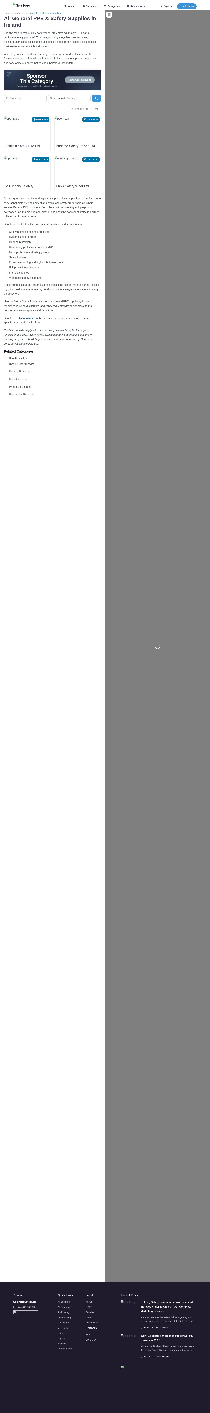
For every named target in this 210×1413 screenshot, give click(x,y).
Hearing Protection (20, 371)
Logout (61, 1338)
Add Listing (63, 1312)
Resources (136, 6)
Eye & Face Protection (22, 363)
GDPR (89, 1307)
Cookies (90, 1312)
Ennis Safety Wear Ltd (72, 186)
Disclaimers (92, 1322)
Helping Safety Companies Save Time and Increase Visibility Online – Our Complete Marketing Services (167, 1306)
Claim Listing (64, 1317)
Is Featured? (78, 109)
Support (62, 1343)
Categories (114, 6)
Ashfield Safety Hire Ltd (22, 146)
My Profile (63, 1328)
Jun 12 (147, 1357)
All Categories (65, 1307)
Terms (89, 1317)
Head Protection (18, 379)
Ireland (71, 6)
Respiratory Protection (22, 394)
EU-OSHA (91, 1339)
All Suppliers (64, 1302)
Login (60, 1333)
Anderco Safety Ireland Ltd (75, 146)
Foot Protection (18, 358)
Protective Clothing (20, 386)
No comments (162, 1327)
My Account (64, 1322)
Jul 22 (146, 1327)
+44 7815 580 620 (26, 1307)
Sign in (168, 6)
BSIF (88, 1334)
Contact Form (65, 1348)
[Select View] (96, 109)
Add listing (188, 6)
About (89, 1302)
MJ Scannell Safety (19, 186)
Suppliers (91, 6)
